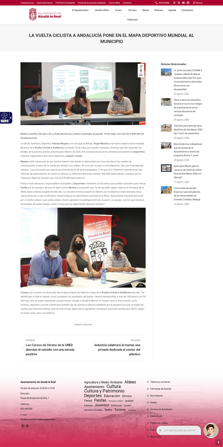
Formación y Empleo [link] (116, 401)
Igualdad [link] (129, 401)
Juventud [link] (102, 405)
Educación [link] (112, 396)
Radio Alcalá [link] (156, 416)
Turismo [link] (120, 409)
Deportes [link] (88, 324)
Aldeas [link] (130, 382)
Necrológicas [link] (156, 395)
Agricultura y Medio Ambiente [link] (103, 382)
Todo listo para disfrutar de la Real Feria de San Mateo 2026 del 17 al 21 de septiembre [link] (188, 130)
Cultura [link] (113, 386)
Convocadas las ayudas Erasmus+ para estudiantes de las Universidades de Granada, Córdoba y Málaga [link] (187, 194)
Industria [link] (88, 405)
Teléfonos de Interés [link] (160, 382)
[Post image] (166, 72)
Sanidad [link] (127, 405)
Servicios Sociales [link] (93, 410)
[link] (27, 2)
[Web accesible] (4, 115)
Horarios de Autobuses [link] (161, 409)
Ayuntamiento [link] (94, 387)
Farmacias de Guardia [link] (160, 389)
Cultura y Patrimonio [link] (104, 391)
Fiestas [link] (100, 400)
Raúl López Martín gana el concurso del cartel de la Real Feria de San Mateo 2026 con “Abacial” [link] (188, 172)
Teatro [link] (108, 409)
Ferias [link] (88, 400)
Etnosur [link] (127, 396)
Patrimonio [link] (116, 405)
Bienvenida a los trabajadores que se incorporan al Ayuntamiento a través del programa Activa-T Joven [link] (188, 150)
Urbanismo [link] (132, 410)
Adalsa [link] (153, 402)
